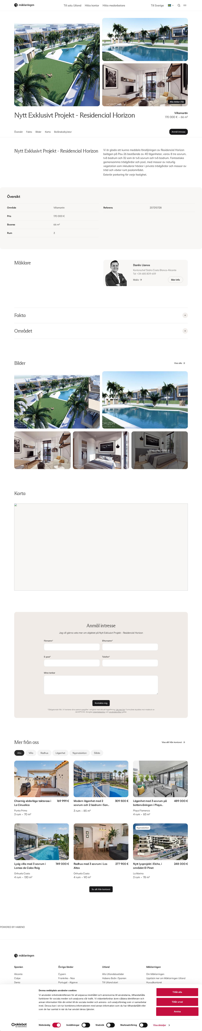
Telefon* (106, 656)
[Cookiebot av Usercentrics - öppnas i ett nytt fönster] (19, 1025)
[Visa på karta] (101, 547)
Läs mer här (120, 709)
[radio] (19, 753)
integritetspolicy (99, 712)
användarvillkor (115, 712)
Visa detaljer (159, 1025)
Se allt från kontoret (101, 889)
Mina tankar (49, 672)
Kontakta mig (101, 703)
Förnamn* (48, 640)
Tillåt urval (177, 1002)
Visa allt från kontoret (172, 742)
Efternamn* (107, 640)
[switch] (86, 1025)
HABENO (20, 926)
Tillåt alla (177, 992)
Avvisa (177, 1011)
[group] (101, 753)
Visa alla (178, 363)
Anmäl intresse (178, 131)
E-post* (47, 656)
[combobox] (170, 5)
